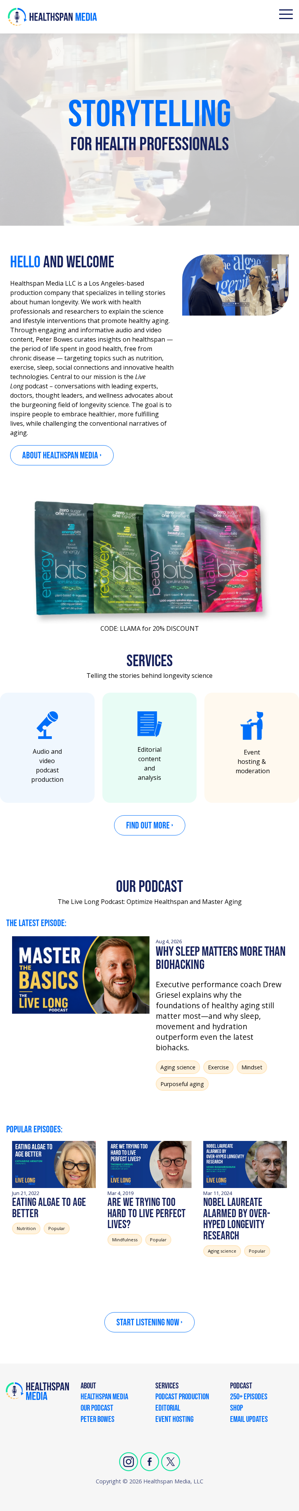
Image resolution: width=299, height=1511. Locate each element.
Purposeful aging (182, 1084)
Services (167, 1386)
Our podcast (97, 1408)
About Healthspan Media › (62, 455)
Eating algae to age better (49, 1208)
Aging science (177, 1067)
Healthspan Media (104, 1397)
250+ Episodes (248, 1397)
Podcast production (182, 1397)
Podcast (241, 1386)
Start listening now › (149, 1322)
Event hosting (174, 1420)
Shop (236, 1408)
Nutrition (26, 1228)
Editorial (167, 1408)
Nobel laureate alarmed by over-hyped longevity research (236, 1219)
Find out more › (149, 825)
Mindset (251, 1067)
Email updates (249, 1420)
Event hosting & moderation (253, 761)
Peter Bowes (97, 1420)
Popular (56, 1228)
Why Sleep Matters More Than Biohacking (221, 958)
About (88, 1386)
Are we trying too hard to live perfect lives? (146, 1214)
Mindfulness (124, 1239)
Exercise (218, 1067)
